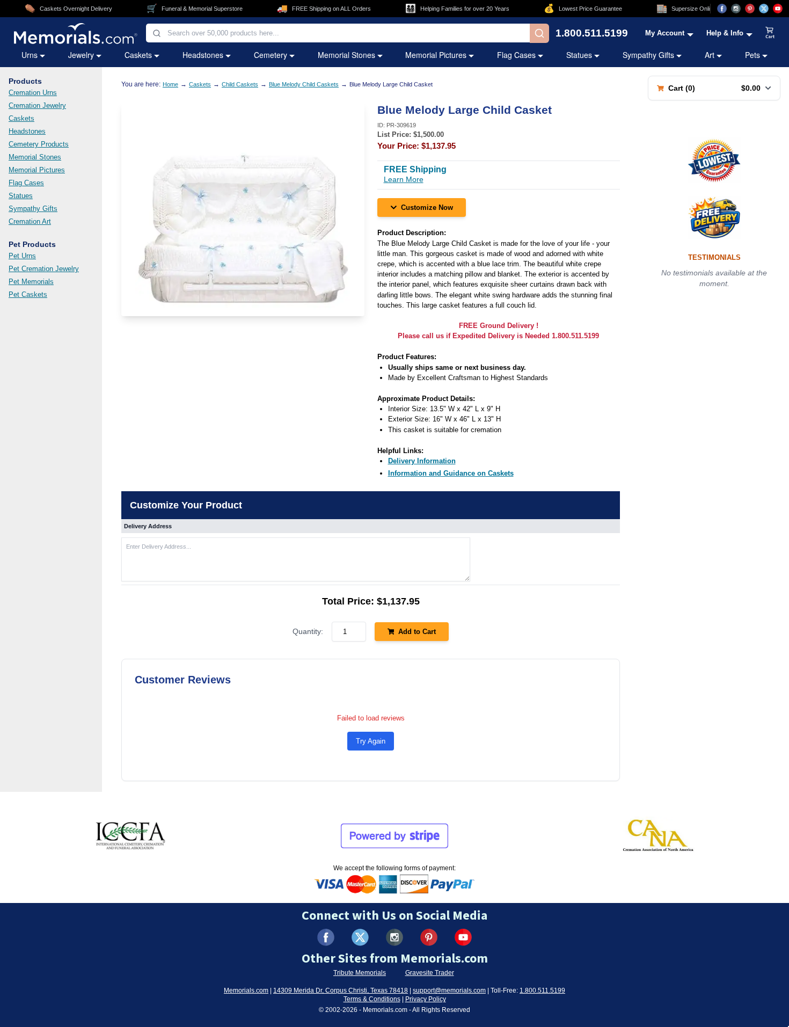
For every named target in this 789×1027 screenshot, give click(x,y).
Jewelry (81, 54)
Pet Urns (22, 256)
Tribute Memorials (359, 973)
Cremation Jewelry (37, 105)
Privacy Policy (425, 999)
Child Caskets (240, 84)
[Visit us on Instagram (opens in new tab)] (736, 8)
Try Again (370, 741)
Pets (752, 54)
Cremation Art (30, 221)
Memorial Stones (346, 54)
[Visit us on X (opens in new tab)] (764, 8)
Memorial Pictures (435, 54)
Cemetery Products (39, 144)
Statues (579, 54)
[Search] (539, 33)
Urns (29, 54)
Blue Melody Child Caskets (304, 84)
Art (709, 54)
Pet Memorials (31, 282)
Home (170, 84)
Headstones (202, 54)
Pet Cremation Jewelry (44, 269)
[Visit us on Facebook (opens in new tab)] (722, 8)
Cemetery (270, 54)
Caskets (138, 54)
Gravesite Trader (429, 973)
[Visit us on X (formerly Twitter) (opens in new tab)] (360, 937)
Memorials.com (246, 990)
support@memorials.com (449, 990)
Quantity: (308, 631)
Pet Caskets (28, 294)
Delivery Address (148, 526)
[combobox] (338, 33)
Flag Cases (516, 54)
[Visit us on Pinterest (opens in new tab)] (750, 8)
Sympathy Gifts (648, 54)
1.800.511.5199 (592, 33)
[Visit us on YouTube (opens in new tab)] (778, 8)
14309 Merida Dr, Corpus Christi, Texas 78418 (340, 990)
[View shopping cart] (770, 33)
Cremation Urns (33, 93)
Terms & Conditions (372, 999)
